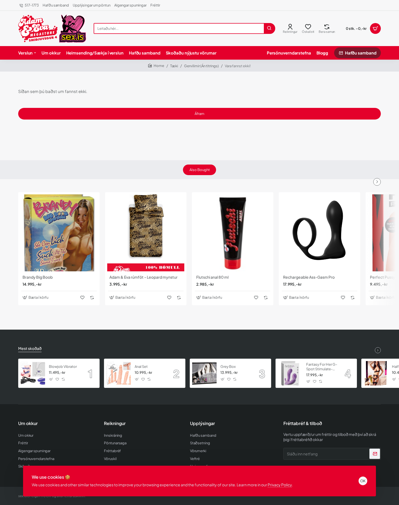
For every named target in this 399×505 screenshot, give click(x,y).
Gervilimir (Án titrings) (201, 66)
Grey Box (228, 366)
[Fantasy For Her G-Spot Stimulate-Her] (290, 373)
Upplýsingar (202, 423)
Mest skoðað (30, 348)
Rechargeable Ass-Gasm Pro (309, 277)
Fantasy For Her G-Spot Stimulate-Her (321, 367)
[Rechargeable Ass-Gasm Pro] (319, 232)
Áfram (199, 113)
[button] (36, 297)
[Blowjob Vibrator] (33, 373)
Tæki (174, 66)
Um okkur (28, 423)
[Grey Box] (204, 373)
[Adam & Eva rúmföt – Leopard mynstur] (145, 232)
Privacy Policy (280, 484)
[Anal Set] (118, 373)
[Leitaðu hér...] (269, 28)
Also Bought (199, 170)
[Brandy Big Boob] (58, 232)
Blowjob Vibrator (63, 366)
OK (363, 481)
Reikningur (115, 423)
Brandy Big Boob (38, 277)
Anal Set (141, 366)
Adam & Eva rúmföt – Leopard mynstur (143, 277)
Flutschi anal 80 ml (212, 277)
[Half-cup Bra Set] (376, 373)
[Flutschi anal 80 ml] (232, 232)
